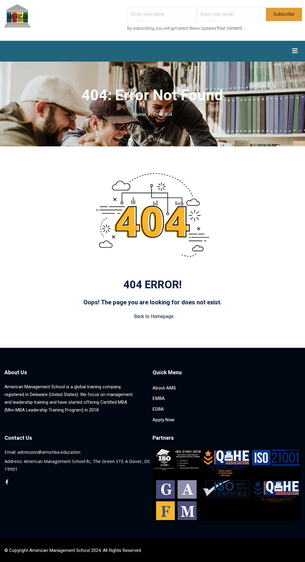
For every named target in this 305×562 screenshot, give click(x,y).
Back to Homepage (154, 316)
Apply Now (163, 420)
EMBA (158, 398)
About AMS (164, 388)
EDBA (158, 409)
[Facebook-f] (6, 482)
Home (139, 114)
